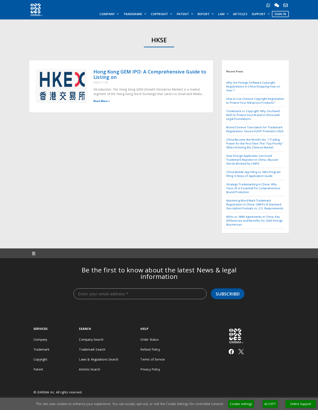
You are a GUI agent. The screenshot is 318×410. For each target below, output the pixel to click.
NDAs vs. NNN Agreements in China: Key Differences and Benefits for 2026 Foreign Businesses (254, 220)
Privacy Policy (150, 369)
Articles (240, 14)
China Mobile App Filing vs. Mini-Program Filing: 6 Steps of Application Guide (253, 174)
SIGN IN (280, 14)
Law (221, 14)
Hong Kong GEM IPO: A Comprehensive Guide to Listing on (149, 74)
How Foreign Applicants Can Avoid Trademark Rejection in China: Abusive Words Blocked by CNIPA (252, 159)
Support (259, 14)
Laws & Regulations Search (98, 359)
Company (107, 14)
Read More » (101, 101)
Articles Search (89, 369)
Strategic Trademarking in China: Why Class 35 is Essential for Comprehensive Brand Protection (253, 188)
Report (204, 14)
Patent (183, 14)
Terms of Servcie (152, 359)
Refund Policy (150, 349)
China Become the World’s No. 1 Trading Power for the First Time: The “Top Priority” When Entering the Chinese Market (254, 143)
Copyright (159, 14)
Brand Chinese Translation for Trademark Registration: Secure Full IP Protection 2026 (254, 129)
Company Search (91, 339)
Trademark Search (92, 349)
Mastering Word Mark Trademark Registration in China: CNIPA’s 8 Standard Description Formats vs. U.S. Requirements (254, 204)
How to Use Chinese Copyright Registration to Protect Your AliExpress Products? (255, 101)
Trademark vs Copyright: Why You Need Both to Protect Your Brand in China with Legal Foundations (253, 115)
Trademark (132, 14)
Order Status (149, 339)
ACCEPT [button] (270, 404)
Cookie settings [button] (241, 404)
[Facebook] (231, 351)
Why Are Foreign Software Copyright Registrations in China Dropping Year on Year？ (253, 86)
